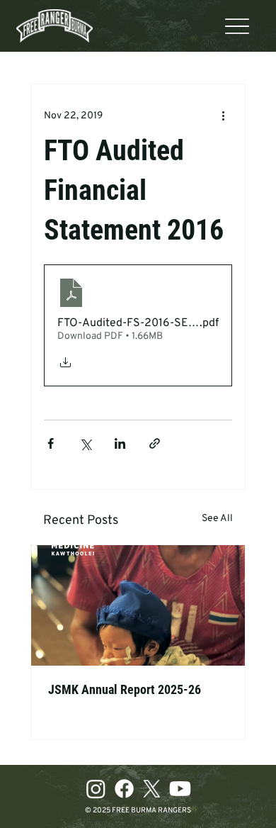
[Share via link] (154, 443)
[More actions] (223, 115)
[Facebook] (124, 788)
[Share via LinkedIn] (120, 443)
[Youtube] (180, 788)
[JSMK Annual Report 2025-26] (138, 605)
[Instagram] (96, 788)
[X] (151, 788)
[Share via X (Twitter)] (85, 443)
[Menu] (236, 25)
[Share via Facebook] (50, 443)
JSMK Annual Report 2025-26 (124, 689)
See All (217, 519)
